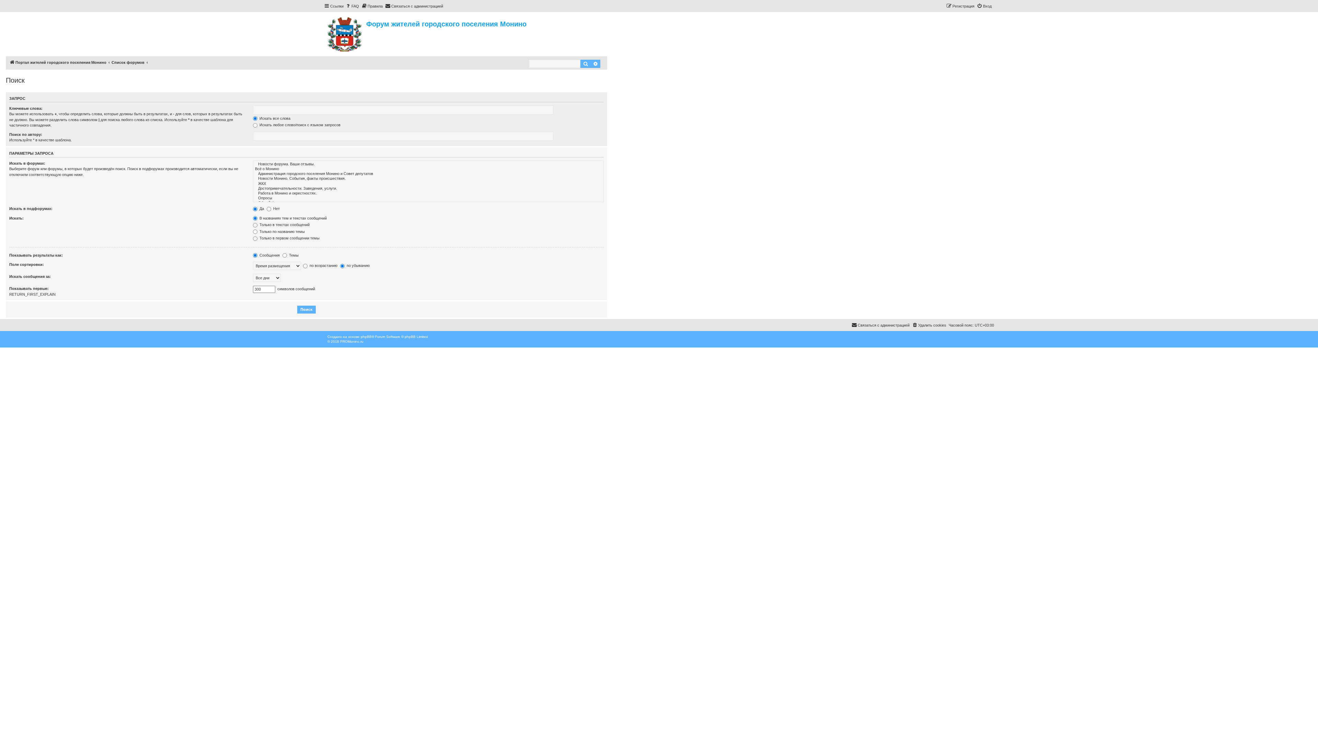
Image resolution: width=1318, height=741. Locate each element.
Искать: (16, 218)
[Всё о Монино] (428, 169)
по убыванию (358, 265)
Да (261, 209)
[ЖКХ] (428, 183)
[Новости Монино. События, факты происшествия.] (428, 178)
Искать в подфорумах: (31, 209)
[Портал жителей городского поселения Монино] (345, 33)
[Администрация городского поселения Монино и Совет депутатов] (428, 174)
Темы (293, 255)
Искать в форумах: (27, 163)
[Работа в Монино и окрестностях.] (428, 193)
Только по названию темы (281, 232)
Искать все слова (274, 118)
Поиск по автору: (25, 134)
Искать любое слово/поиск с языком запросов (299, 125)
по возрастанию (323, 265)
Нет (276, 209)
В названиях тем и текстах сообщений (292, 218)
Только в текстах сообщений (284, 225)
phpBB (366, 337)
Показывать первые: (29, 288)
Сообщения (269, 255)
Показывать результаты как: (36, 255)
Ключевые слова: (26, 108)
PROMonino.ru (351, 341)
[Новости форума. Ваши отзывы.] (428, 164)
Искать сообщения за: (30, 276)
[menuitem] (352, 6)
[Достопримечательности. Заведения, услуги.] (428, 188)
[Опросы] (428, 198)
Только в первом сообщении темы (289, 238)
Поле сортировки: (26, 264)
